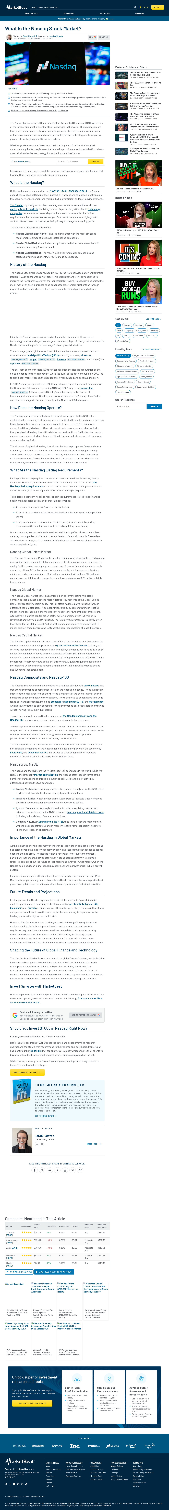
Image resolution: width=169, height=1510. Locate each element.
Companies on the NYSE (50, 821)
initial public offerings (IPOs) (43, 355)
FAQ (47, 1486)
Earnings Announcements (127, 371)
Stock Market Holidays (145, 387)
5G (118, 325)
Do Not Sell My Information (143, 1473)
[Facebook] (10, 1484)
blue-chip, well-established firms (85, 812)
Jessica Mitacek (56, 36)
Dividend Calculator (124, 366)
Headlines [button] (139, 13)
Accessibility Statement (142, 1469)
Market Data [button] (69, 13)
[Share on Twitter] (42, 1170)
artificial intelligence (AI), (84, 903)
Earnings (114, 1473)
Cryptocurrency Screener (144, 356)
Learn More (94, 1144)
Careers (49, 1479)
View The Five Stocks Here (25, 1072)
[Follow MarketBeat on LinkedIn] (18, 1484)
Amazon (61, 359)
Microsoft (86, 355)
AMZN (9, 1242)
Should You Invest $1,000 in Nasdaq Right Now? (48, 1028)
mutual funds (96, 701)
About (48, 1466)
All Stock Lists (152, 319)
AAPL (14, 1247)
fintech (32, 907)
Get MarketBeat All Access (32, 1403)
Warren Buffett (122, 341)
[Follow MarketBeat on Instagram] (22, 1484)
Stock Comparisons (124, 387)
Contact (49, 1482)
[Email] (42, 1144)
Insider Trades (147, 371)
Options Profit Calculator (126, 377)
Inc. (91, 387)
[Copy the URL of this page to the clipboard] (80, 1170)
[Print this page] (65, 1170)
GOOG (9, 1235)
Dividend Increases (147, 361)
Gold (119, 330)
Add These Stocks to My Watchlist (56, 1272)
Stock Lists (94, 1466)
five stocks (35, 1050)
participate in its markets (24, 209)
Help (52, 1486)
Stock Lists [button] (105, 13)
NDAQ (9, 1265)
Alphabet (15, 363)
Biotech (127, 325)
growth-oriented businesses (71, 645)
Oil (118, 336)
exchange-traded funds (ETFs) (67, 701)
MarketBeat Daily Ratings (75, 1469)
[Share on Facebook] (34, 1170)
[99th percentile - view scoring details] (26, 1240)
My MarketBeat (96, 1476)
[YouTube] (14, 1484)
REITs (126, 336)
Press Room (50, 1476)
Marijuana (142, 330)
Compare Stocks (96, 1469)
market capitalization (46, 774)
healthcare (16, 752)
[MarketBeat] (16, 7)
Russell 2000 (138, 336)
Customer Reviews (73, 1476)
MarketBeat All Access (74, 1466)
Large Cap (129, 330)
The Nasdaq (16, 205)
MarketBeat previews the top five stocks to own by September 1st (39, 110)
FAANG (150, 325)
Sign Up (95, 161)
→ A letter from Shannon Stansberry (70, 19)
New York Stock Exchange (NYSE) (68, 190)
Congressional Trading (126, 361)
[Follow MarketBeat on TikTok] (26, 1484)
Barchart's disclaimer (103, 1506)
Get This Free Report (44, 1115)
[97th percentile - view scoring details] (26, 1232)
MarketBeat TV (71, 1473)
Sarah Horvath (29, 36)
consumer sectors (38, 752)
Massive (64, 1503)
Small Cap (152, 336)
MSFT (9, 1258)
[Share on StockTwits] (57, 1170)
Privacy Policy (138, 1476)
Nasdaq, (84, 387)
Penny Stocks (146, 377)
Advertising (137, 1466)
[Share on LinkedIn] (50, 1170)
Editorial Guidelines (53, 1469)
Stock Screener (123, 392)
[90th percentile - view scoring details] (26, 1247)
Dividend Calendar (144, 366)
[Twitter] (6, 1484)
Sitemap (136, 1486)
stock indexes (91, 685)
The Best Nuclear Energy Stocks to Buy (59, 1085)
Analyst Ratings (123, 356)
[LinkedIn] (37, 1144)
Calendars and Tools (150, 349)
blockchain (16, 907)
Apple (33, 359)
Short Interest (143, 382)
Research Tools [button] (31, 13)
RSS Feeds (137, 1479)
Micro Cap (154, 330)
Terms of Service (139, 1482)
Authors (49, 1473)
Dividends (115, 1469)
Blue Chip (138, 325)
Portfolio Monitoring (125, 382)
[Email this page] (72, 1170)
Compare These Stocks (21, 1272)
